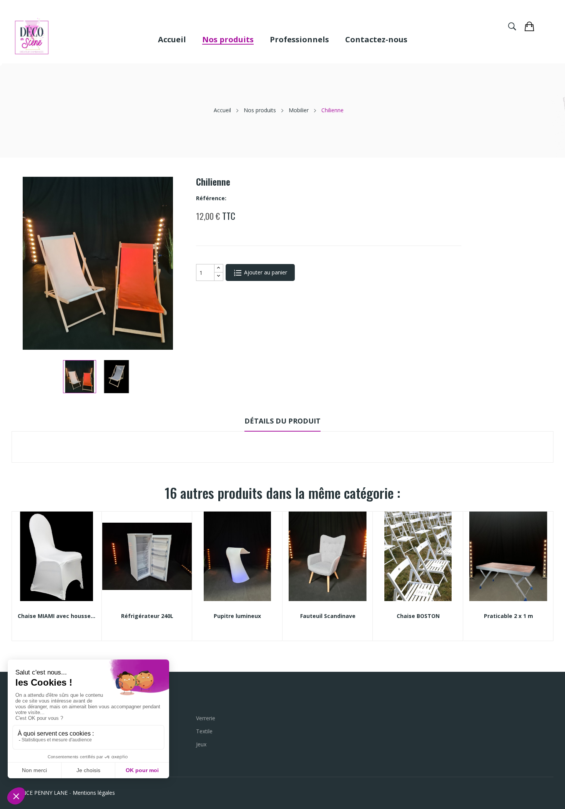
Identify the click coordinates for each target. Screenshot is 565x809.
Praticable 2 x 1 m (508, 616)
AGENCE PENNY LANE (40, 792)
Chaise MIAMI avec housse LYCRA (57, 616)
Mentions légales (94, 792)
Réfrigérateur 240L (147, 616)
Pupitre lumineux (237, 616)
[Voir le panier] (533, 25)
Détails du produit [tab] (282, 420)
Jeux (201, 744)
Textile (204, 731)
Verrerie (205, 718)
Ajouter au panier (265, 272)
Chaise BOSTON (418, 616)
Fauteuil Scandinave (328, 616)
